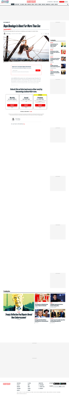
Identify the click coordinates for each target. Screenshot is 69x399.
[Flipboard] (64, 387)
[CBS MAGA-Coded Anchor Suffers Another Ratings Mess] (63, 68)
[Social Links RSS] (62, 387)
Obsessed (29, 4)
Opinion (39, 4)
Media (26, 4)
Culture (29, 388)
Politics (36, 4)
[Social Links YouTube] (60, 387)
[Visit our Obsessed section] (8, 1)
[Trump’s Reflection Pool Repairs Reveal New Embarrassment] (63, 46)
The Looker (22, 4)
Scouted (56, 4)
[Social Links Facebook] (54, 387)
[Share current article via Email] (46, 34)
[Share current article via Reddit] (48, 34)
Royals (33, 4)
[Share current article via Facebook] (42, 34)
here (24, 123)
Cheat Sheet (17, 4)
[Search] (67, 4)
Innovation (48, 4)
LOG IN (66, 1)
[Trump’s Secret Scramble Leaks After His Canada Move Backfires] (63, 74)
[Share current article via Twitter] (44, 34)
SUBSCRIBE (62, 1)
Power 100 (43, 4)
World (29, 386)
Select (12, 105)
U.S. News (52, 4)
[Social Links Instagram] (58, 387)
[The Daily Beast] (31, 1)
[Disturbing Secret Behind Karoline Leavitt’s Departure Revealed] (63, 53)
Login (31, 111)
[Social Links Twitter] (56, 387)
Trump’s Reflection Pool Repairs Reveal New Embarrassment (18, 316)
